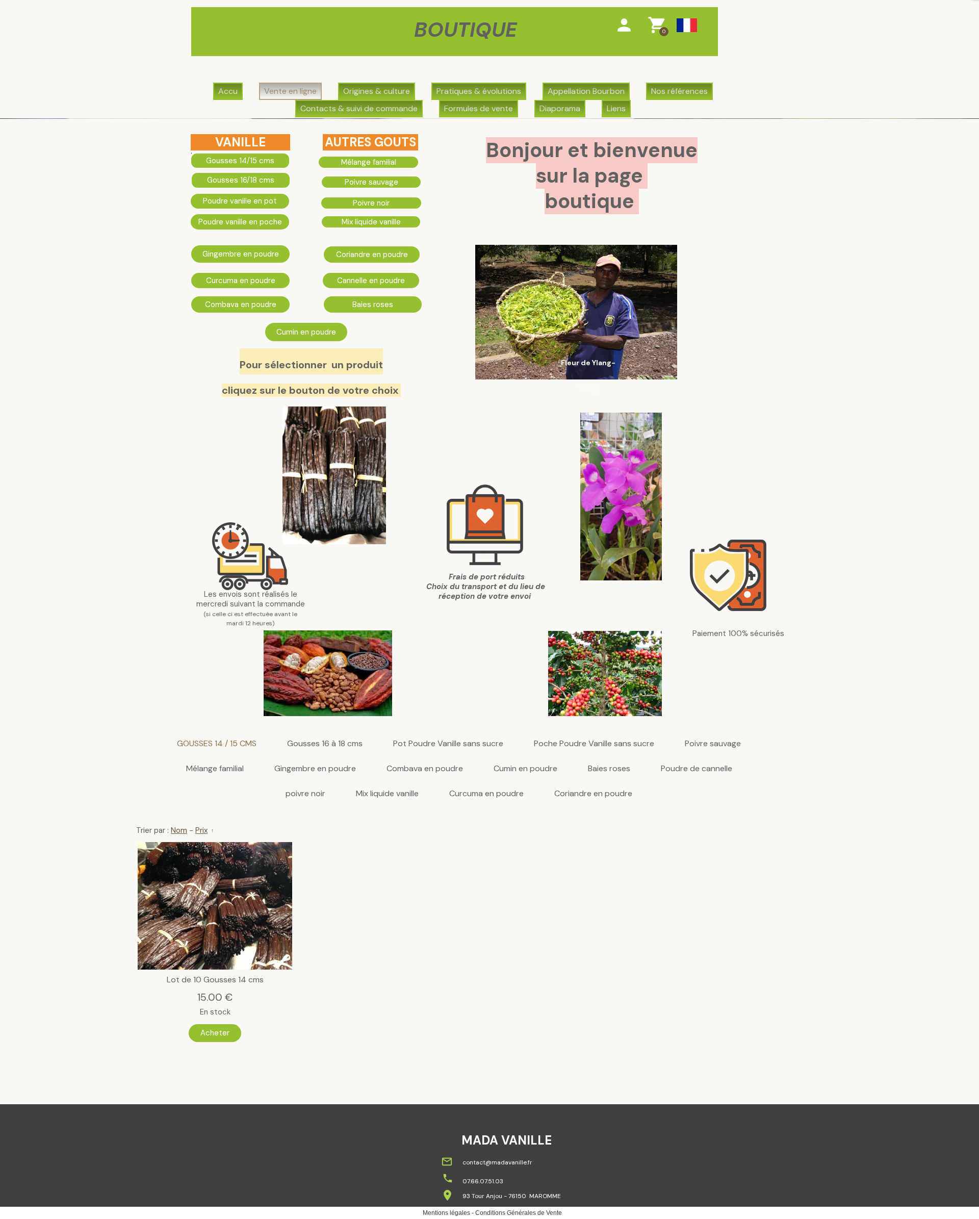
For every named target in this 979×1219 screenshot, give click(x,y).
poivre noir (305, 794)
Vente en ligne (290, 91)
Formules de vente (478, 108)
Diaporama (559, 108)
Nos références (679, 91)
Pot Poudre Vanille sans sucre (448, 744)
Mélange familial (215, 769)
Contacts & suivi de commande (359, 108)
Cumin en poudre (525, 769)
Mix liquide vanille (387, 794)
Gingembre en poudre (315, 769)
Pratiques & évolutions (478, 91)
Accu (228, 91)
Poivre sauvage (713, 744)
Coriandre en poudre (593, 794)
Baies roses (609, 769)
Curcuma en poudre (486, 794)
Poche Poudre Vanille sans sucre (594, 744)
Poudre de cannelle (696, 769)
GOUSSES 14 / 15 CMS (216, 744)
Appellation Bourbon (586, 91)
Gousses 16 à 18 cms (325, 744)
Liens (616, 108)
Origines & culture (376, 91)
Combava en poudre (425, 769)
